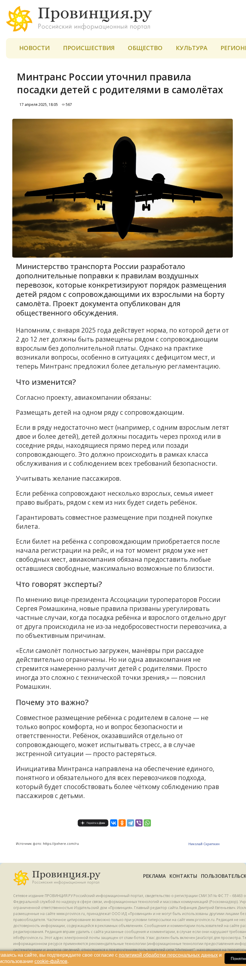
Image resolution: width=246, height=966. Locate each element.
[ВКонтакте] (113, 823)
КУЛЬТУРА (191, 48)
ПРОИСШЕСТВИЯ (89, 48)
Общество (145, 48)
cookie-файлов (51, 961)
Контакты (183, 876)
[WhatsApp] (147, 823)
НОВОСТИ (34, 48)
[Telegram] (130, 823)
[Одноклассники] (122, 823)
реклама (154, 876)
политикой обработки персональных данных (168, 955)
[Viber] (138, 823)
